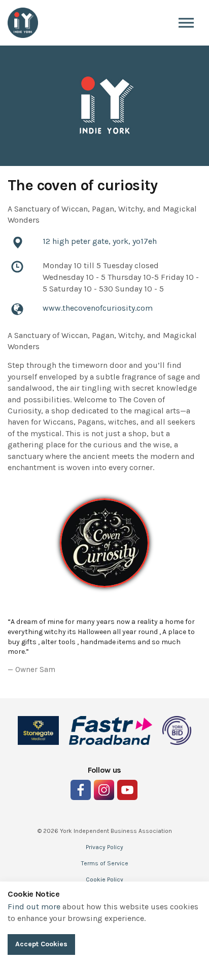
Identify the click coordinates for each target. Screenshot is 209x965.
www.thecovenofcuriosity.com (98, 308)
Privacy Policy (104, 847)
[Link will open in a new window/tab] (81, 790)
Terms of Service (104, 863)
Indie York (23, 23)
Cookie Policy (104, 879)
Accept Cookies (41, 944)
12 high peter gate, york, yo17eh (100, 241)
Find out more (34, 906)
